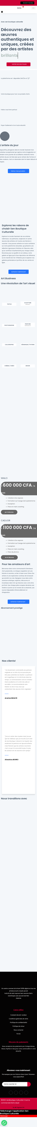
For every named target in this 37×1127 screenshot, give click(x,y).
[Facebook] (1, 1)
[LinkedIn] (8, 1)
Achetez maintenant (18, 602)
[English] (28, 11)
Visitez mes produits (18, 171)
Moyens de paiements (18, 1042)
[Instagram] (11, 1)
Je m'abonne (9, 557)
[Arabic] (26, 11)
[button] (2, 12)
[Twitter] (5, 1)
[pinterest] (16, 1092)
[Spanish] (33, 11)
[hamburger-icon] (33, 8)
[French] (31, 11)
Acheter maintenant (18, 272)
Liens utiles (18, 1010)
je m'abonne (9, 512)
